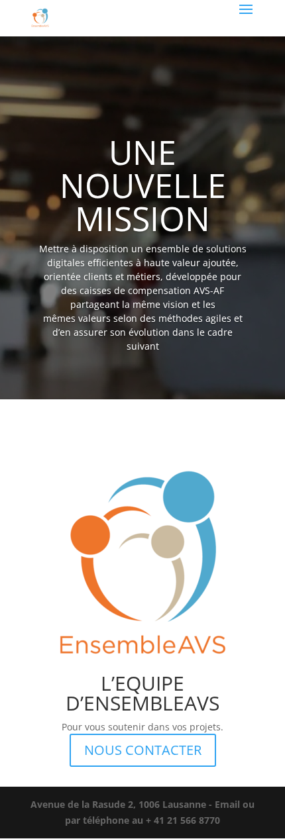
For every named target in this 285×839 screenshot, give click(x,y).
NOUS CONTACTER (142, 750)
